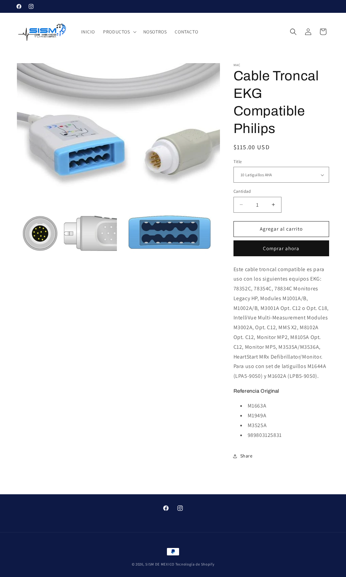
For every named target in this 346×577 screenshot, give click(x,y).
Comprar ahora (281, 248)
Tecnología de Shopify (195, 564)
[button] (119, 32)
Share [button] (246, 456)
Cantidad (242, 191)
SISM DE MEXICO (159, 564)
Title (237, 161)
